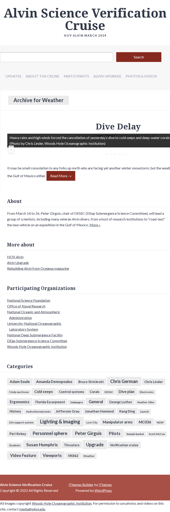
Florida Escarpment (50, 402)
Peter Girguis (88, 433)
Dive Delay (118, 126)
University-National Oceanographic (34, 323)
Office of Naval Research (26, 306)
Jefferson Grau (67, 411)
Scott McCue (157, 434)
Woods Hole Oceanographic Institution (37, 346)
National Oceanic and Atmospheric (33, 312)
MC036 (145, 422)
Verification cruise (124, 445)
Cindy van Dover (19, 392)
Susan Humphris (42, 444)
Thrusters (71, 445)
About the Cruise (42, 76)
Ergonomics (19, 402)
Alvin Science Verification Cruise (85, 19)
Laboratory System (23, 329)
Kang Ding (127, 411)
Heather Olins (145, 402)
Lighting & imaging (60, 422)
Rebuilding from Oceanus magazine (38, 268)
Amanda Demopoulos (54, 381)
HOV (15, 257)
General (96, 401)
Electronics (147, 392)
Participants (76, 76)
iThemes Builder (81, 484)
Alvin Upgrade (107, 76)
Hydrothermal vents (38, 411)
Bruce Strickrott (91, 382)
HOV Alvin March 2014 (85, 35)
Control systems (71, 392)
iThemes (105, 484)
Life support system (21, 422)
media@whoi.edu (32, 509)
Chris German (124, 381)
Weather (89, 456)
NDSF (160, 422)
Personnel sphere (50, 433)
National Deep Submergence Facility (35, 335)
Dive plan (126, 391)
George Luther (120, 402)
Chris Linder (153, 382)
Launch (144, 411)
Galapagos (76, 402)
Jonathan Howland (99, 411)
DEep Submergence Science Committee (37, 341)
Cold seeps (43, 391)
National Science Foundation (28, 300)
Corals (94, 392)
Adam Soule (20, 381)
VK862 (73, 456)
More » (94, 225)
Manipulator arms (118, 422)
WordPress (103, 490)
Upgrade (18, 262)
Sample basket (135, 434)
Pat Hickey (18, 434)
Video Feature (23, 455)
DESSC (108, 392)
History (15, 411)
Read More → (60, 176)
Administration (20, 318)
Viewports (52, 455)
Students (14, 445)
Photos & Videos (141, 76)
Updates (13, 76)
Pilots (114, 433)
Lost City (91, 422)
